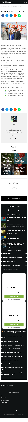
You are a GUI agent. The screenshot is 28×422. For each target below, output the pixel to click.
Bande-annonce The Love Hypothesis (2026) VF (12, 356)
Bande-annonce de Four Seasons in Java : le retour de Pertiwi (17, 225)
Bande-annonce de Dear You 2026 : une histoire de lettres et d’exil (16, 219)
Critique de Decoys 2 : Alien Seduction (10, 265)
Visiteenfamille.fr (4, 402)
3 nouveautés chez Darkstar (14, 188)
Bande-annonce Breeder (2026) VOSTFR (10, 348)
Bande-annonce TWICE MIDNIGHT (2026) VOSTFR (13, 345)
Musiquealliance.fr (5, 399)
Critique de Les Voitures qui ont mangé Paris (12, 257)
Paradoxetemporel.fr (5, 400)
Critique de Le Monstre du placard (9, 269)
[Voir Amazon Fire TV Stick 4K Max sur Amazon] (14, 280)
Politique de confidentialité (7, 385)
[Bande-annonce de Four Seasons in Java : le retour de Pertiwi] (7, 158)
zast (14, 124)
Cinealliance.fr (6, 2)
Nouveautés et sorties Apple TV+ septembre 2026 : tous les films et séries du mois (16, 232)
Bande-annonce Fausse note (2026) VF (10, 360)
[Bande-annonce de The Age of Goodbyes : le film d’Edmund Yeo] (20, 169)
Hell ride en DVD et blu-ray (14, 183)
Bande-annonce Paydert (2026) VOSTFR (10, 341)
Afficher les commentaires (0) (13, 198)
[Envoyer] (15, 15)
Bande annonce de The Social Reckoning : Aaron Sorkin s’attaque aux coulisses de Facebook (15, 245)
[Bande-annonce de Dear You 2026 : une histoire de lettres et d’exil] (20, 158)
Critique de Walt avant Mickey (8, 261)
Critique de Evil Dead (13, 238)
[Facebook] (11, 410)
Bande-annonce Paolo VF (7, 363)
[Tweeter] (6, 15)
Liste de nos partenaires (6, 395)
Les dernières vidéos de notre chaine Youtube (15, 332)
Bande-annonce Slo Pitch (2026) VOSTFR (11, 352)
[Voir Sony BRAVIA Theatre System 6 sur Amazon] (14, 308)
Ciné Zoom (3, 397)
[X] (13, 410)
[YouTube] (16, 410)
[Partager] (2, 15)
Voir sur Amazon (14, 296)
